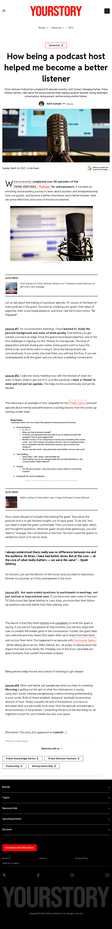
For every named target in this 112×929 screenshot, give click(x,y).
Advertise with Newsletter (19, 847)
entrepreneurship (42, 766)
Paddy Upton (78, 403)
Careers (42, 858)
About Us (6, 858)
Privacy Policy (81, 858)
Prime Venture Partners (62, 758)
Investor (54, 45)
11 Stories (70, 104)
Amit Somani (54, 103)
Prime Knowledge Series (21, 758)
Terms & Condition (10, 863)
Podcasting (13, 766)
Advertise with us (50, 748)
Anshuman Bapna (84, 640)
